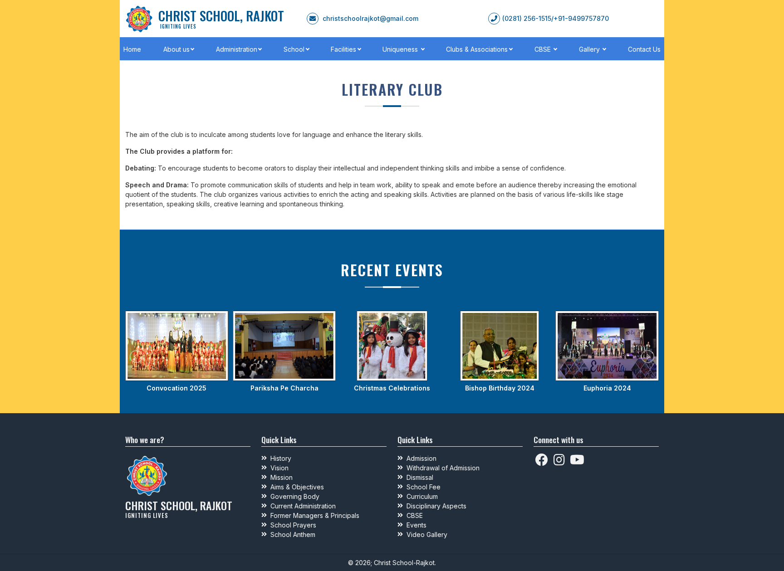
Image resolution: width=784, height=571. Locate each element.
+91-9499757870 (581, 18)
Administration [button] (236, 49)
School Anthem (292, 534)
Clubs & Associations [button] (477, 49)
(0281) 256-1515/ (528, 18)
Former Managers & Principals (314, 515)
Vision (279, 468)
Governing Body (294, 496)
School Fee (424, 487)
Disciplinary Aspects (436, 506)
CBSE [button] (543, 49)
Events (416, 525)
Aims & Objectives (297, 487)
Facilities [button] (343, 49)
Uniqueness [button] (401, 49)
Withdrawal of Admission (443, 468)
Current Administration (303, 506)
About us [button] (176, 49)
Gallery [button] (590, 49)
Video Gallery (427, 534)
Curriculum (422, 496)
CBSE (415, 515)
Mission (281, 477)
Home (132, 49)
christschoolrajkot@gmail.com (370, 18)
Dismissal (420, 477)
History (280, 458)
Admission (421, 458)
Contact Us (644, 49)
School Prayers (293, 525)
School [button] (294, 49)
